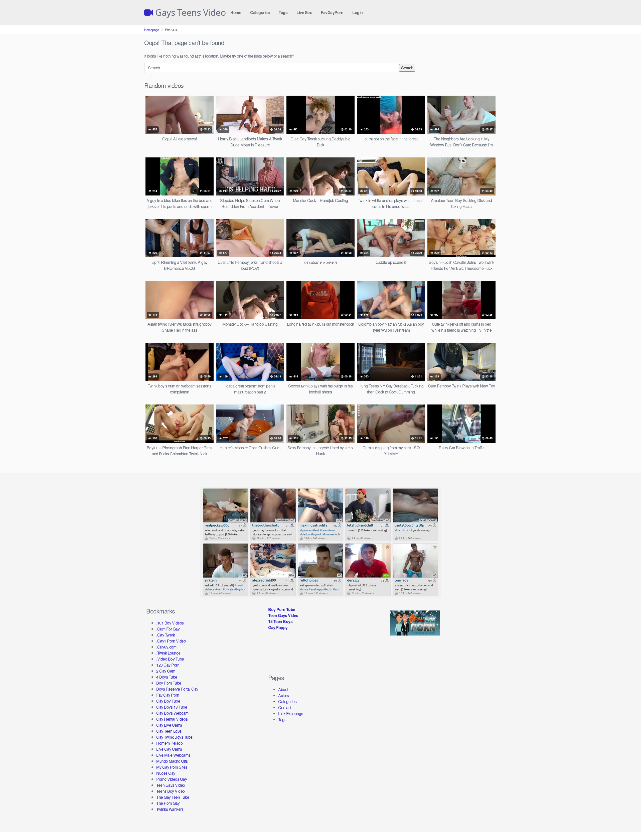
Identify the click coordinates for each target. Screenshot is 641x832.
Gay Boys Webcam (172, 713)
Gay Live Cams (169, 725)
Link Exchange (290, 713)
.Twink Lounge (168, 653)
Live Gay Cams (169, 749)
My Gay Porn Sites (171, 767)
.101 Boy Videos (170, 623)
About (283, 689)
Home (235, 12)
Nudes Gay (165, 773)
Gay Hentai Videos (172, 719)
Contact (284, 707)
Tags (283, 12)
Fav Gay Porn (167, 695)
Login (357, 12)
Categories (260, 12)
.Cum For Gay (168, 629)
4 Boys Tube (166, 677)
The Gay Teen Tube (172, 797)
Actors (283, 695)
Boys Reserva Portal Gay (177, 689)
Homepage (151, 29)
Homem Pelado (169, 743)
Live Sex (304, 12)
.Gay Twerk (165, 635)
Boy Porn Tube (168, 683)
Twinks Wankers (169, 809)
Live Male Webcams (173, 755)
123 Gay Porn (167, 665)
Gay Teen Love (169, 731)
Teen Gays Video (170, 785)
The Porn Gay (168, 803)
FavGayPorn (332, 12)
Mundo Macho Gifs (172, 761)
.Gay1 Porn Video (171, 641)
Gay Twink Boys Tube (174, 737)
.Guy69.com (166, 647)
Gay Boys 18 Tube (171, 707)
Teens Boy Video (170, 791)
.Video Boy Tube (170, 659)
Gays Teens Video (189, 12)
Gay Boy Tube (168, 701)
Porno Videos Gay (171, 779)
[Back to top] (627, 816)
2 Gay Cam (165, 671)
